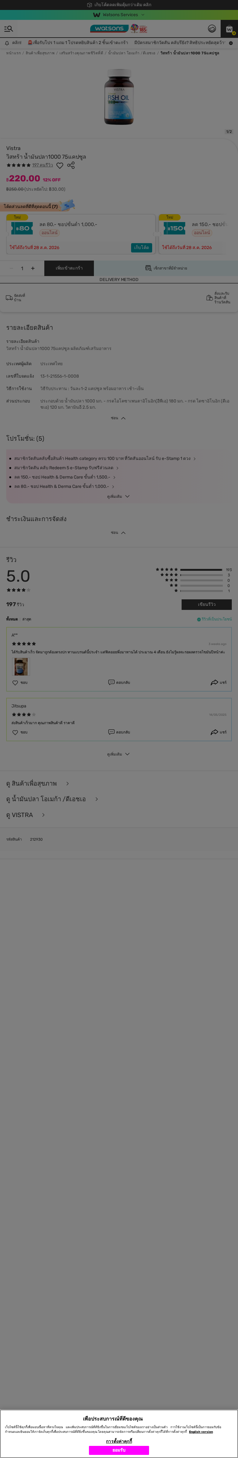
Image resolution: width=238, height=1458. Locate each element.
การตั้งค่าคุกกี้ (119, 1441)
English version (201, 1432)
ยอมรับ (119, 1450)
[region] (119, 1434)
